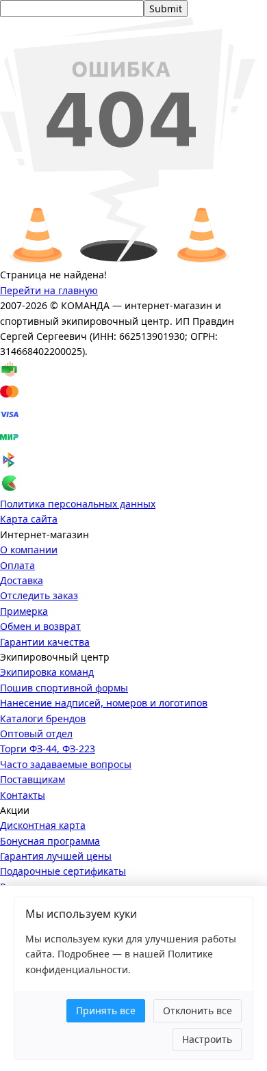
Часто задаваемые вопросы (65, 764)
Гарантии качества (45, 641)
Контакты (22, 795)
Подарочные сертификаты (63, 870)
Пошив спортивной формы (64, 687)
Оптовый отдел (36, 733)
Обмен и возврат (40, 626)
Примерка (24, 611)
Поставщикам (32, 779)
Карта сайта (29, 518)
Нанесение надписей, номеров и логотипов (103, 702)
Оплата (17, 565)
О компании (29, 549)
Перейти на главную (49, 290)
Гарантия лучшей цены (56, 855)
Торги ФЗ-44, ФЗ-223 (47, 748)
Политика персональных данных (77, 503)
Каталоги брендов (43, 718)
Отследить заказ (39, 595)
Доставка (21, 580)
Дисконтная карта (43, 825)
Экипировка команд (47, 671)
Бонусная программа (50, 840)
